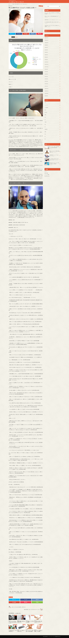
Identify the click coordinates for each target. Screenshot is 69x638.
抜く (45, 117)
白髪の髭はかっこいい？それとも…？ (52, 19)
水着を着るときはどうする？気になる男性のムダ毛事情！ (52, 26)
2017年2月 (46, 83)
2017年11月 (46, 64)
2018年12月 (46, 37)
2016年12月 (46, 88)
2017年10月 (46, 66)
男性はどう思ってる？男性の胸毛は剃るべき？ (52, 17)
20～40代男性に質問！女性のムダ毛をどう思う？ (52, 22)
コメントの (47, 174)
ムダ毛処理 (11, 597)
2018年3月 (46, 54)
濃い (45, 124)
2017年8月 (46, 71)
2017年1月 (46, 86)
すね (45, 102)
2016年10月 (46, 93)
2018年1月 (46, 59)
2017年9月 (46, 69)
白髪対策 (46, 129)
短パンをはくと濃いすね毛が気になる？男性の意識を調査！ (52, 13)
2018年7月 (46, 47)
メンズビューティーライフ (16, 2)
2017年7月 (46, 74)
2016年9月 (46, 95)
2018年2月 (46, 57)
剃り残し (46, 112)
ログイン (46, 171)
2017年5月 (46, 76)
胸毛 (45, 131)
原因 (45, 114)
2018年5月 (46, 52)
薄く (45, 134)
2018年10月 (46, 42)
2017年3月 (46, 81)
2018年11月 (46, 40)
